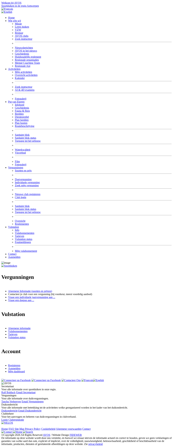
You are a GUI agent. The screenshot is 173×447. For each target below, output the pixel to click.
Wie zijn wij (14, 20)
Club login (20, 197)
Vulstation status (23, 239)
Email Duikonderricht (29, 410)
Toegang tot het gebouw (28, 140)
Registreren (14, 365)
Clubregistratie (16, 419)
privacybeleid (95, 444)
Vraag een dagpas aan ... (21, 300)
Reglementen (22, 223)
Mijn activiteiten (23, 72)
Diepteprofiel (22, 116)
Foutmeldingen (23, 242)
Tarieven (19, 236)
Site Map (19, 428)
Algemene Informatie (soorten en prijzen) (30, 291)
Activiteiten (14, 69)
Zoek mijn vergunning (27, 185)
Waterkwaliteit (22, 149)
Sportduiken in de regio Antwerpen (20, 5)
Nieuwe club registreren (27, 194)
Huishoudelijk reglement (28, 56)
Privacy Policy (33, 428)
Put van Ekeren (16, 101)
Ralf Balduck (8, 392)
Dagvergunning (23, 179)
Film (17, 161)
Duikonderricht (9, 410)
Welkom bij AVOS (11, 2)
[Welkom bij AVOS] (9, 265)
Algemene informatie (19, 328)
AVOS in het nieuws (26, 50)
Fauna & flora (22, 110)
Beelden (19, 113)
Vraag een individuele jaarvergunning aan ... (31, 297)
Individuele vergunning (27, 182)
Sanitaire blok (22, 134)
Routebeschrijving (24, 126)
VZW (18, 29)
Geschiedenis (22, 53)
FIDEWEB (76, 434)
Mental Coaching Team (27, 62)
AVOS (46, 434)
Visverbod (20, 152)
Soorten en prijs (23, 170)
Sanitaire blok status (25, 137)
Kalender (20, 78)
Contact (12, 254)
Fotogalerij (20, 98)
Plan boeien (21, 123)
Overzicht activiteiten (26, 75)
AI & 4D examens (24, 89)
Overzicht (20, 220)
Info (17, 230)
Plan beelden (22, 120)
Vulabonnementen (24, 233)
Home (11, 17)
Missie (18, 23)
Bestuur (19, 32)
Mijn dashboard (16, 371)
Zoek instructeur (23, 38)
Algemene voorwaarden (69, 428)
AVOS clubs (21, 35)
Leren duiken (22, 26)
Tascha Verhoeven (11, 401)
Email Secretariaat (25, 392)
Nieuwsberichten (24, 47)
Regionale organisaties (27, 59)
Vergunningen (15, 167)
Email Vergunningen (33, 401)
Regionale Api (22, 65)
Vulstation (13, 227)
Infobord (19, 104)
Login (4, 419)
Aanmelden (14, 257)
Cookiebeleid (48, 428)
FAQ (11, 428)
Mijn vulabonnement (26, 250)
